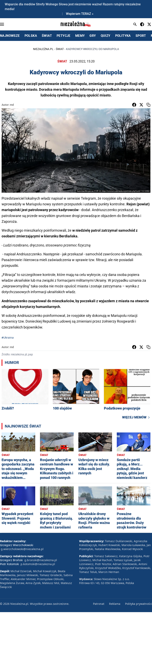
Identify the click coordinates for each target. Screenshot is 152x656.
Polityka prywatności (138, 604)
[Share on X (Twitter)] (141, 105)
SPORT (141, 36)
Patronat (98, 604)
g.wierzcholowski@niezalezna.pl (22, 549)
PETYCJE (63, 36)
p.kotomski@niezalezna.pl (38, 564)
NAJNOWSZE (10, 36)
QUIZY (105, 36)
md (12, 104)
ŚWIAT (47, 36)
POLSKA (31, 36)
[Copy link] (148, 105)
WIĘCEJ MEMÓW (134, 417)
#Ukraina (8, 337)
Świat (60, 49)
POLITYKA (123, 36)
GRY (92, 36)
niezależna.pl (43, 49)
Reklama (114, 604)
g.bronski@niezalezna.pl (40, 560)
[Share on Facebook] (134, 105)
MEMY (80, 36)
